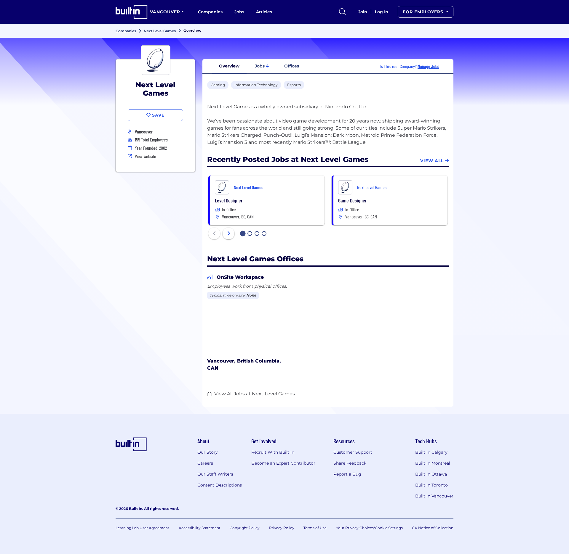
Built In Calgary (431, 452)
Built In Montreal (432, 463)
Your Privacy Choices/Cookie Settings (369, 528)
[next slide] (228, 233)
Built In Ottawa (431, 474)
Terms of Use (315, 528)
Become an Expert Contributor (283, 463)
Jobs (239, 12)
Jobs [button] (262, 66)
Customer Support (352, 452)
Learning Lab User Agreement (142, 528)
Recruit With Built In (272, 452)
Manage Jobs (428, 66)
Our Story (207, 452)
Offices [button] (291, 66)
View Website (145, 156)
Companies (210, 12)
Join (362, 12)
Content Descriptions (219, 485)
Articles (264, 12)
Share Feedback (349, 463)
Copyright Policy (245, 528)
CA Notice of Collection (432, 528)
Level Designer (228, 200)
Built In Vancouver (434, 496)
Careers (205, 463)
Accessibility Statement (199, 528)
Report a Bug (347, 474)
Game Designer (352, 200)
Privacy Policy (281, 528)
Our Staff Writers (215, 474)
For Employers (424, 12)
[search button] (342, 12)
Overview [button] (229, 66)
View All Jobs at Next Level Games (254, 394)
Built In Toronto (431, 485)
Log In (381, 12)
